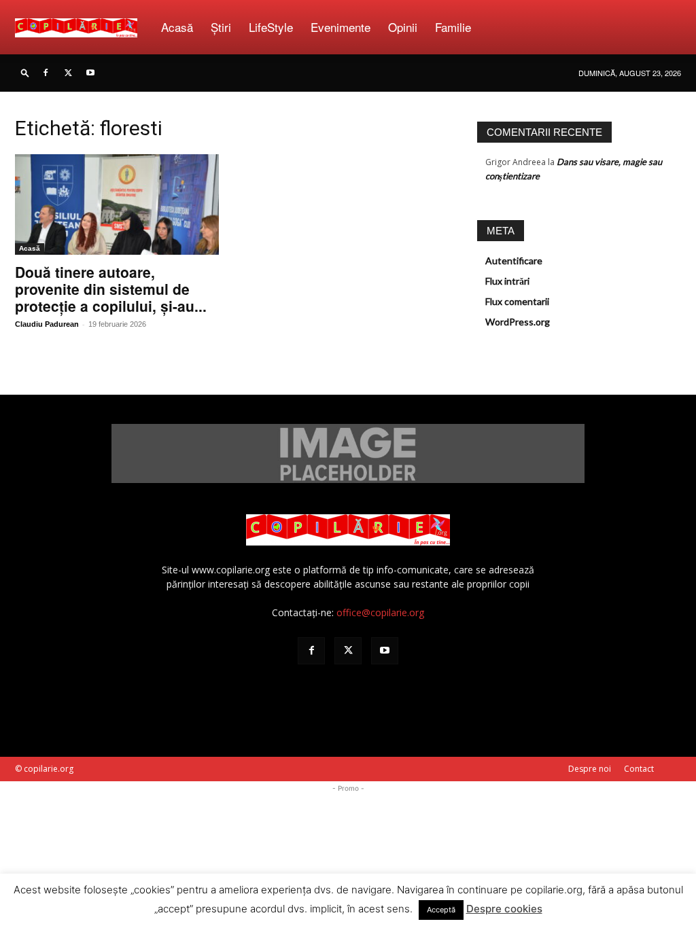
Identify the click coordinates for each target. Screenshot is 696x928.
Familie (453, 26)
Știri (221, 26)
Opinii (402, 26)
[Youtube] (90, 72)
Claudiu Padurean (47, 324)
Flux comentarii (517, 301)
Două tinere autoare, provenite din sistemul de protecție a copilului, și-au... (111, 289)
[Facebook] (45, 72)
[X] (68, 72)
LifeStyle (271, 26)
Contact (639, 768)
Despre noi (589, 768)
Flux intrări (507, 281)
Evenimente (340, 26)
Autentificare (513, 260)
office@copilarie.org (380, 612)
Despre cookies (504, 908)
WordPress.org (517, 321)
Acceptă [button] (441, 909)
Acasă (177, 26)
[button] (25, 72)
